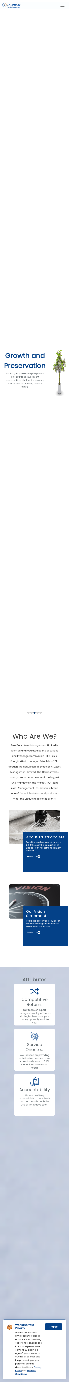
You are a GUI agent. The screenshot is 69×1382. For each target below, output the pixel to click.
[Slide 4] (38, 713)
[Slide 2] (31, 713)
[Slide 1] (28, 713)
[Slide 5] (41, 713)
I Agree (54, 1326)
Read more (32, 856)
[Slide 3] (34, 713)
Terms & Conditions (25, 1372)
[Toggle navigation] (62, 5)
